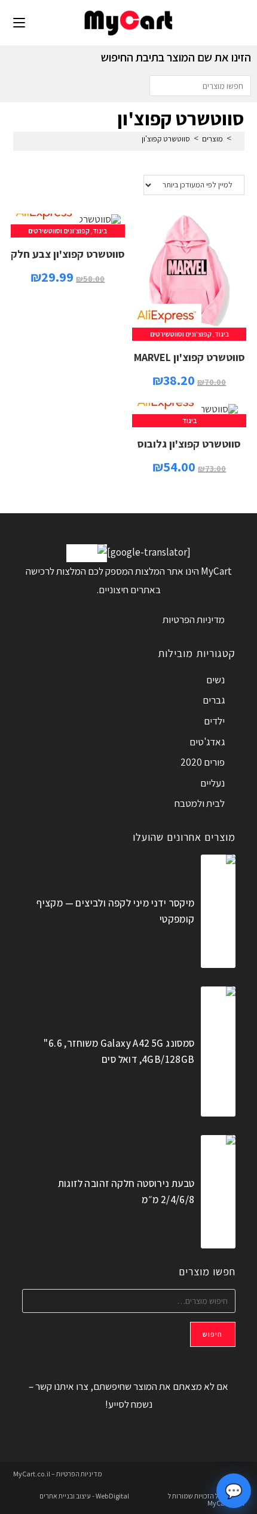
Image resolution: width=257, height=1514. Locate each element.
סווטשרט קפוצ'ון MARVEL (189, 357)
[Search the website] (200, 84)
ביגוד (222, 333)
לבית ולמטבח (200, 803)
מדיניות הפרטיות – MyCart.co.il (57, 1473)
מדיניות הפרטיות (194, 619)
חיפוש (213, 1334)
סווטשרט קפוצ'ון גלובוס (189, 444)
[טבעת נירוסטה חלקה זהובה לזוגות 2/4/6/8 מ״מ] (218, 1191)
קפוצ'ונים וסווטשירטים (181, 333)
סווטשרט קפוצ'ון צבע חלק (68, 254)
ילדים (214, 720)
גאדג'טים (207, 741)
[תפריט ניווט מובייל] (19, 22)
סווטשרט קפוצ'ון (166, 139)
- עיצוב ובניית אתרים (66, 1495)
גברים (214, 700)
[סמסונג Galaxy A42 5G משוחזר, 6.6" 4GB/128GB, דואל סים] (218, 1051)
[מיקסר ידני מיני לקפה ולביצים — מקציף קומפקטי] (218, 911)
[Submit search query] (161, 85)
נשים (215, 679)
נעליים (212, 783)
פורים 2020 (202, 762)
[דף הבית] (238, 139)
